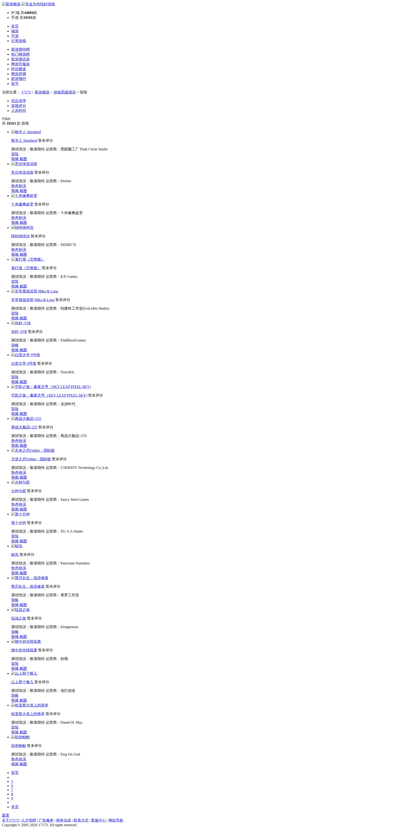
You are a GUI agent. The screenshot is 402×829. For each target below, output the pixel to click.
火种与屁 (18, 491)
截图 (23, 159)
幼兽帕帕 (18, 746)
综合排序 (18, 101)
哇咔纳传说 (20, 236)
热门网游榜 (20, 54)
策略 (15, 345)
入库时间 (18, 111)
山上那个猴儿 (22, 682)
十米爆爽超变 (22, 204)
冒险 (15, 154)
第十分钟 (18, 523)
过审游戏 (18, 41)
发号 (15, 84)
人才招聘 (28, 820)
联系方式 (81, 820)
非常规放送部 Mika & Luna (32, 300)
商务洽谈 (63, 820)
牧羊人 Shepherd (24, 141)
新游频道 (42, 92)
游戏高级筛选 (65, 92)
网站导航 (115, 820)
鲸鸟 (15, 555)
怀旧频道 (18, 69)
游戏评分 (18, 106)
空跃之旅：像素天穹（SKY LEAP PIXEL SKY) (49, 395)
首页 (15, 26)
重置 (5, 815)
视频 (15, 159)
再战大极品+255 (24, 427)
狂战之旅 (18, 618)
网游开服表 (20, 64)
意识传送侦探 (22, 172)
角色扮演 (18, 186)
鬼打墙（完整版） (26, 268)
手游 (15, 36)
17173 (26, 92)
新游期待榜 (20, 49)
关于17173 (10, 820)
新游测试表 (20, 59)
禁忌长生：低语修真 (28, 586)
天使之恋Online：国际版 (31, 459)
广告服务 (46, 820)
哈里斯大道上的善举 (28, 714)
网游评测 (18, 74)
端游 (15, 31)
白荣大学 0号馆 (23, 363)
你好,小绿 (19, 332)
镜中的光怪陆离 (24, 650)
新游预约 (18, 79)
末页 (15, 807)
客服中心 (98, 820)
